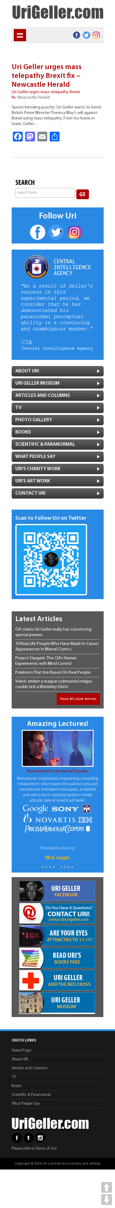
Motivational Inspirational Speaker (58, 771)
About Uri (27, 371)
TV (18, 407)
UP (106, 1187)
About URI (20, 1059)
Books (23, 432)
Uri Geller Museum (37, 383)
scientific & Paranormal (45, 444)
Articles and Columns (42, 395)
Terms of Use (46, 1149)
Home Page (21, 1050)
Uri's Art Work (32, 481)
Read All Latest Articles (78, 699)
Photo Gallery (33, 420)
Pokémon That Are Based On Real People (53, 672)
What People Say (35, 456)
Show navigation (20, 35)
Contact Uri (30, 493)
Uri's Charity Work (37, 469)
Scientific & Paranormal (31, 1095)
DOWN (106, 1199)
